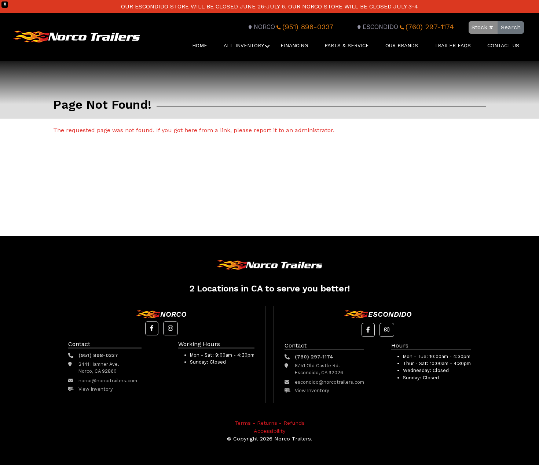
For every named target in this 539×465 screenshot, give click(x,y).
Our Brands (401, 45)
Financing (294, 45)
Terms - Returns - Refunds (270, 423)
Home (199, 45)
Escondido (380, 26)
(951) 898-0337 (307, 27)
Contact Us (503, 45)
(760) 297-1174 (430, 27)
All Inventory (244, 45)
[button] (151, 328)
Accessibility (269, 431)
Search (511, 27)
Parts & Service (346, 45)
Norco (264, 26)
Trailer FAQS (452, 45)
